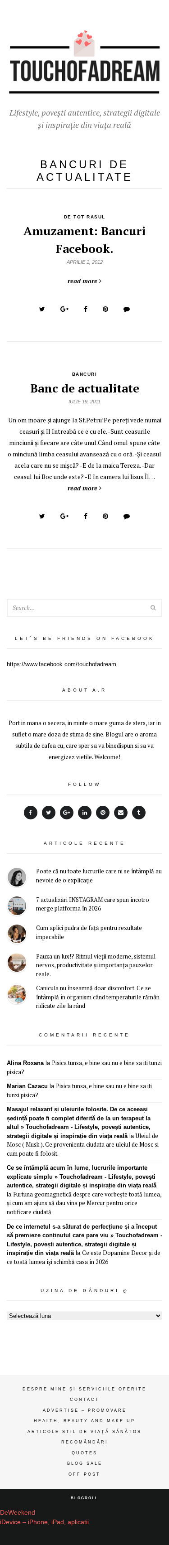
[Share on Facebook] (85, 309)
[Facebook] (30, 812)
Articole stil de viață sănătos (84, 1431)
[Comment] (126, 309)
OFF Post (84, 1474)
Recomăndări (84, 1442)
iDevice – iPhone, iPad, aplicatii (44, 1522)
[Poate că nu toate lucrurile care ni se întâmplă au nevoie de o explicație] (17, 878)
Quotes (84, 1453)
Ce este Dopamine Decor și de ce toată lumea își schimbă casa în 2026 (83, 1257)
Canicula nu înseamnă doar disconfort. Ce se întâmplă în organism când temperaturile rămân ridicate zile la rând (98, 997)
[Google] (66, 812)
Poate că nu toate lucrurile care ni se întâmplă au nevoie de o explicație (99, 875)
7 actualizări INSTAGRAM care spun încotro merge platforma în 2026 (92, 904)
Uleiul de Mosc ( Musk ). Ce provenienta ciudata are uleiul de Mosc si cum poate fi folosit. (83, 1145)
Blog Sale (84, 1463)
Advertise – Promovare (85, 1410)
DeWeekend (17, 1512)
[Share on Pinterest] (105, 309)
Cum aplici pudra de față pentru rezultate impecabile (89, 932)
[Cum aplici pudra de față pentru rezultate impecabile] (17, 935)
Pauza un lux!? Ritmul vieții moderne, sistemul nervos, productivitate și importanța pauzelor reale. (95, 965)
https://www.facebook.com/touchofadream (61, 664)
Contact (85, 1399)
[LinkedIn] (84, 812)
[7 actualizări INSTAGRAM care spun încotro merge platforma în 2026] (17, 907)
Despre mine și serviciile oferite (84, 1389)
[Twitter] (48, 812)
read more (82, 280)
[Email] (121, 812)
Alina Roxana (25, 1063)
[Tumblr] (139, 812)
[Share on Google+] (64, 309)
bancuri (84, 374)
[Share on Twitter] (42, 309)
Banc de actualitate (84, 388)
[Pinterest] (103, 812)
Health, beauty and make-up (84, 1421)
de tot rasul (84, 216)
